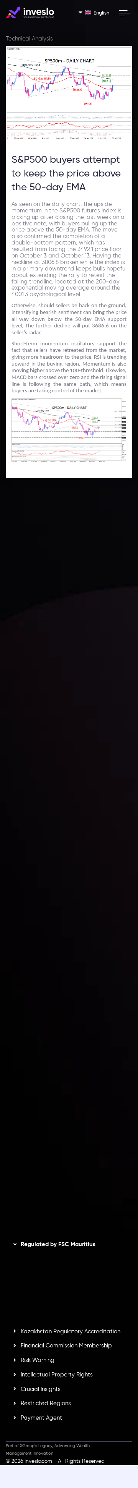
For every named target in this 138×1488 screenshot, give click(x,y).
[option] (69, 597)
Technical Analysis (29, 38)
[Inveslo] (30, 12)
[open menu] (124, 13)
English (101, 13)
